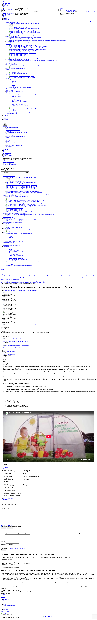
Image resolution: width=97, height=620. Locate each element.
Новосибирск (6, 14)
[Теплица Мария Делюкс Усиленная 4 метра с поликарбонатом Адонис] (21, 290)
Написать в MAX (92, 11)
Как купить (6, 609)
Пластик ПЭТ (9, 69)
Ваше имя (3, 508)
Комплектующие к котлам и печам (14, 91)
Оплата (5, 116)
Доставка (5, 115)
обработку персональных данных (17, 548)
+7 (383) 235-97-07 (70, 11)
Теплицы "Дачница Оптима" (54, 281)
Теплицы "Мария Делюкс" (7, 281)
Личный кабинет (7, 155)
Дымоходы (9, 92)
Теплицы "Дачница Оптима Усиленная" (71, 281)
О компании (6, 599)
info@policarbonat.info (71, 10)
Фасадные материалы (11, 113)
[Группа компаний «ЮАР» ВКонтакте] (48, 616)
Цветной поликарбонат (12, 36)
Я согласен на (13, 548)
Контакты (62, 9)
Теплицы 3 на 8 (7, 282)
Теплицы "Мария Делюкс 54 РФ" (21, 281)
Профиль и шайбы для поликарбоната (15, 68)
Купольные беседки (11, 63)
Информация (4, 595)
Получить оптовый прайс (9, 164)
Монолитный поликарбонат (13, 41)
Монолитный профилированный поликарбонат (17, 59)
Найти (5, 124)
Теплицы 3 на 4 (33, 282)
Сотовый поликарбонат (12, 22)
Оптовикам (6, 118)
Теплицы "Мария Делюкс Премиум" (38, 281)
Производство (6, 603)
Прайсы (5, 604)
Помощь (3, 597)
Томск (4, 16)
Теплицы (8, 44)
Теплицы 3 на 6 (41, 282)
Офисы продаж (7, 153)
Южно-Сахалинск (7, 19)
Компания (3, 594)
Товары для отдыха (11, 71)
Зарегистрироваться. (6, 335)
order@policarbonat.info (8, 162)
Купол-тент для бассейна (12, 64)
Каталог (5, 21)
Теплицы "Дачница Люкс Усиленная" (20, 282)
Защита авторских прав (9, 605)
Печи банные (9, 74)
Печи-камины (9, 90)
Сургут (5, 15)
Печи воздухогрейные (11, 88)
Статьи (5, 608)
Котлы (7, 78)
